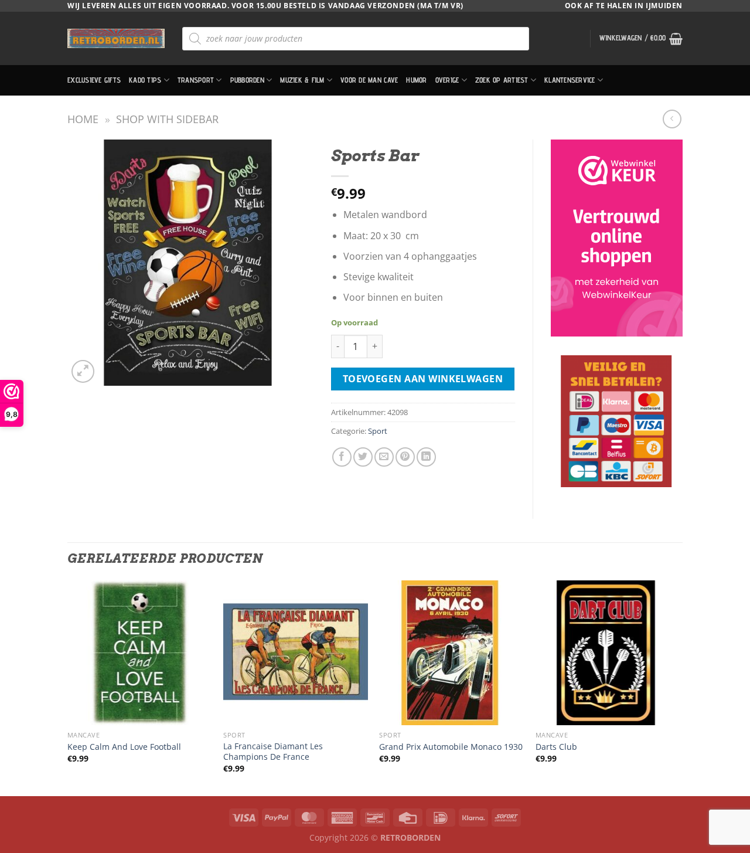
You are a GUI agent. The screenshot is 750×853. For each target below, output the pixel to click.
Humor (416, 80)
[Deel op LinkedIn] (426, 457)
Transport (196, 80)
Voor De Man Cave (369, 80)
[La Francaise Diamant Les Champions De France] (295, 652)
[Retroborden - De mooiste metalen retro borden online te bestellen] (116, 38)
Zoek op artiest (502, 80)
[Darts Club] (608, 652)
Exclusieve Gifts (94, 80)
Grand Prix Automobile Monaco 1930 (451, 747)
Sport (377, 431)
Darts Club (556, 747)
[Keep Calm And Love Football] (139, 652)
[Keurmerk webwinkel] (617, 238)
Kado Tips (145, 80)
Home (82, 118)
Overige (447, 80)
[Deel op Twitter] (363, 457)
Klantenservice (569, 80)
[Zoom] (82, 371)
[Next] (679, 687)
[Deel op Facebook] (342, 457)
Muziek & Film (302, 80)
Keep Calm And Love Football (124, 747)
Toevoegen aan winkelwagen (423, 378)
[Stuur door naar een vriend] (384, 457)
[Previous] (68, 687)
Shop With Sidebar (167, 118)
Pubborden (247, 80)
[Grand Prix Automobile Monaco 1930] (451, 652)
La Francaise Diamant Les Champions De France (273, 752)
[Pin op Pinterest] (405, 457)
